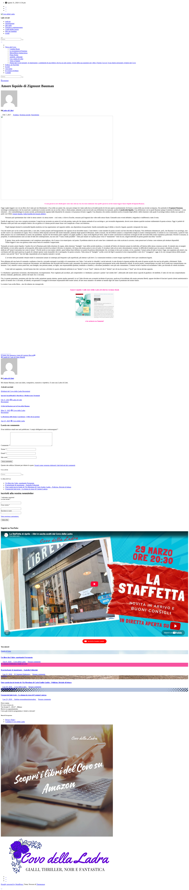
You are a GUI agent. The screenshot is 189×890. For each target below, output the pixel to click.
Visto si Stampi (15, 61)
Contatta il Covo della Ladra (15, 722)
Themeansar (40, 884)
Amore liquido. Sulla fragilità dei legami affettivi (29, 214)
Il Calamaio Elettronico (9, 664)
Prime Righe (14, 55)
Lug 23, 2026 (7, 699)
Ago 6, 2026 (7, 662)
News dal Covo (10, 47)
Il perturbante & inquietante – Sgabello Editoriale (22, 485)
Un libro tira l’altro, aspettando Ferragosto (19, 483)
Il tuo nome (5, 505)
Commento (5, 445)
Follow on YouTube (12, 65)
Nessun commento (34, 662)
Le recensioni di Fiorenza (18, 51)
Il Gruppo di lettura (11, 71)
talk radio (8, 25)
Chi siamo (8, 69)
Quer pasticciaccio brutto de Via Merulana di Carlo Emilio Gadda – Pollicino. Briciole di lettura (38, 487)
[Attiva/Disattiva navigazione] (2, 37)
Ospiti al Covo (6, 651)
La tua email (5, 499)
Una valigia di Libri (16, 59)
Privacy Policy (10, 720)
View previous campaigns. (10, 516)
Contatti (8, 73)
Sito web (4, 457)
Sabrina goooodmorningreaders (25, 699)
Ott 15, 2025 (5, 400)
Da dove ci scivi (6, 511)
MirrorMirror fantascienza (18, 53)
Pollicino (4, 676)
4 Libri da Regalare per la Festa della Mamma (15, 406)
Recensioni (5, 81)
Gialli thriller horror (12, 29)
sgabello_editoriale (16, 57)
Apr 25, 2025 (5, 421)
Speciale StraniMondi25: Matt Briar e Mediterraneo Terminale (20, 395)
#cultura (16, 115)
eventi (7, 33)
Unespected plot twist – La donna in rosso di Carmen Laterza (26, 489)
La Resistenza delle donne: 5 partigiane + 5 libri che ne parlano (20, 417)
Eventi (7, 67)
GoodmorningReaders (8, 689)
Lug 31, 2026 (7, 674)
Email (3, 453)
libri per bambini (11, 31)
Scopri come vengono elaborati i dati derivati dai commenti (54, 465)
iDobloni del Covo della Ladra (11, 391)
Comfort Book (15, 49)
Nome (3, 449)
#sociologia (35, 115)
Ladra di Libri (8, 110)
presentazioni (9, 23)
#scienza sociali (25, 115)
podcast (7, 21)
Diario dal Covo (73, 63)
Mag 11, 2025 (5, 410)
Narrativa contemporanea (14, 27)
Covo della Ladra (19, 410)
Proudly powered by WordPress (12, 884)
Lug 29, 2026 (7, 687)
